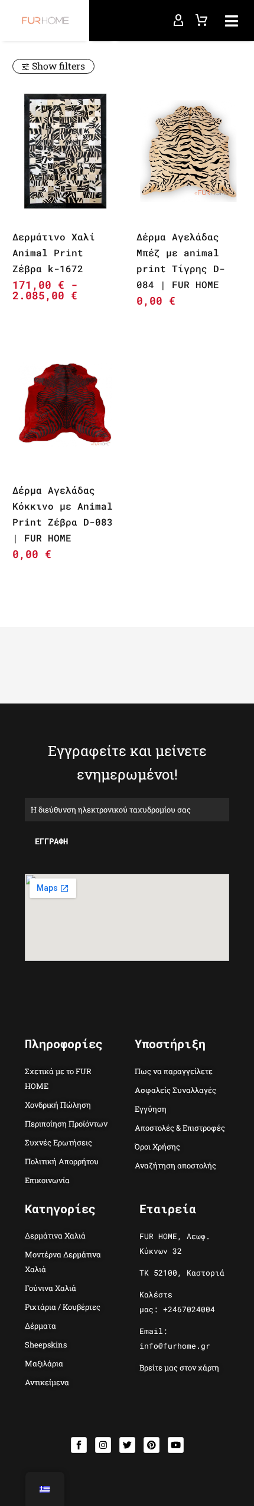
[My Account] (178, 21)
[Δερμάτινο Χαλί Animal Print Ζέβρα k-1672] (65, 151)
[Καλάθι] (201, 21)
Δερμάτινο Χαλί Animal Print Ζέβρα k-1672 (53, 252)
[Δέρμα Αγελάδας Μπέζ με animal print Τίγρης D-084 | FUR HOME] (189, 151)
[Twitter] (127, 1445)
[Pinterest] (151, 1445)
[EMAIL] (127, 808)
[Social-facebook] (79, 1445)
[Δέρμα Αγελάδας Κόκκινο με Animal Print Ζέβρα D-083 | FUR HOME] (65, 405)
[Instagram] (103, 1445)
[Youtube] (176, 1445)
